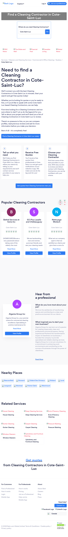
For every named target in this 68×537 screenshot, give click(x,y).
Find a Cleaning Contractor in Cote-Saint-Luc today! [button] (20, 136)
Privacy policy (6, 528)
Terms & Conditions (32, 526)
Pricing (21, 491)
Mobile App (5, 497)
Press (40, 497)
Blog (39, 494)
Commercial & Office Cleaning (43, 60)
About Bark (42, 489)
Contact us (60, 505)
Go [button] (47, 32)
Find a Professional (7, 489)
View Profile (11, 253)
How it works (5, 491)
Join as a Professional (26, 494)
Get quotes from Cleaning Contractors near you (34, 186)
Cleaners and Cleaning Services (20, 60)
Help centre (23, 497)
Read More (39, 359)
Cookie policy (45, 526)
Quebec (58, 60)
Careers (40, 491)
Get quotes (34, 460)
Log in (44, 4)
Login (3, 494)
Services (4, 60)
